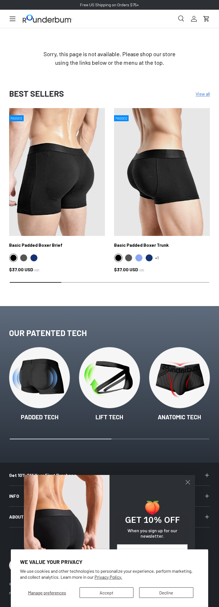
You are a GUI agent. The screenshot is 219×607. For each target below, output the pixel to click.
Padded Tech (39, 416)
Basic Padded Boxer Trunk (141, 245)
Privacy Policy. (108, 577)
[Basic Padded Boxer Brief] (57, 172)
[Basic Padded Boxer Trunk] (162, 172)
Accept (106, 592)
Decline (166, 592)
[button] (206, 19)
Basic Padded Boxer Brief (35, 245)
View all (203, 93)
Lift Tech (109, 416)
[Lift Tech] (109, 377)
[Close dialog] (188, 482)
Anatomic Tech (179, 416)
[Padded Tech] (39, 377)
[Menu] (12, 19)
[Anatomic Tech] (179, 377)
